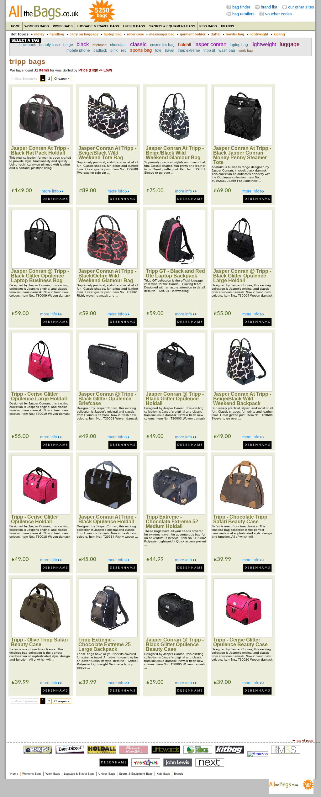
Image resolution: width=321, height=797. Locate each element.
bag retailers (243, 14)
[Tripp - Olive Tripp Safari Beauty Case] (40, 636)
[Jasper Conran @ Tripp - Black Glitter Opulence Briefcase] (108, 390)
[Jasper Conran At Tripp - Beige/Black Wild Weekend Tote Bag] (108, 144)
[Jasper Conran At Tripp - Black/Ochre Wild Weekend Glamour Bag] (108, 267)
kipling (279, 34)
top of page (305, 740)
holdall (184, 44)
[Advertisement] (160, 721)
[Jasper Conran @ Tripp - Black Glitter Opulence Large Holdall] (242, 267)
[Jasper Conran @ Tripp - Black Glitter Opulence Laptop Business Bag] (40, 267)
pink (114, 50)
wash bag (226, 50)
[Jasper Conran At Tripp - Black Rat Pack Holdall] (40, 144)
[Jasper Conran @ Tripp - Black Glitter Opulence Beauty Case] (175, 636)
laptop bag (113, 34)
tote (158, 50)
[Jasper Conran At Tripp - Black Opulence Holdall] (108, 513)
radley (39, 34)
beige (68, 45)
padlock (100, 50)
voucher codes (278, 14)
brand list (269, 7)
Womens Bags (36, 26)
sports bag (141, 50)
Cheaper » (62, 78)
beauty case (49, 45)
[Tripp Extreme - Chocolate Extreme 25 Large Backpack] (108, 636)
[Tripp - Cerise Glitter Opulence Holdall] (40, 513)
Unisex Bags (134, 26)
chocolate (118, 45)
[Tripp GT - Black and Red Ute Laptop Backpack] (175, 267)
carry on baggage (84, 34)
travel (169, 50)
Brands (227, 26)
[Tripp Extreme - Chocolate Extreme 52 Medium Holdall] (175, 513)
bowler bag (235, 34)
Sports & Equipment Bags (172, 26)
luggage (290, 44)
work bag (246, 50)
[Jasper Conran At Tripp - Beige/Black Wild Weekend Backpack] (242, 390)
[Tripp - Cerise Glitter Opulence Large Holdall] (40, 390)
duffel (215, 34)
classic (138, 44)
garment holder (192, 34)
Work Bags (63, 26)
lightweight (259, 34)
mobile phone (78, 50)
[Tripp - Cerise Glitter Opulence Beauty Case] (242, 636)
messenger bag (162, 34)
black (82, 44)
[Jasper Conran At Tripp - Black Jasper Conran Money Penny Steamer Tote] (242, 144)
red (124, 50)
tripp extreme (189, 50)
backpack (27, 45)
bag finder (241, 7)
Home (15, 26)
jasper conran (210, 44)
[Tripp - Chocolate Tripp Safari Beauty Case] (242, 513)
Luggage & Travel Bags (98, 26)
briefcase (99, 45)
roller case (135, 34)
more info (50, 191)
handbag (57, 34)
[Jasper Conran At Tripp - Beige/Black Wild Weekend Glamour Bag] (175, 144)
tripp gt (209, 50)
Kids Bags (208, 26)
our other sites (301, 7)
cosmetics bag (162, 45)
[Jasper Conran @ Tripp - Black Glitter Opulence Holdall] (175, 390)
